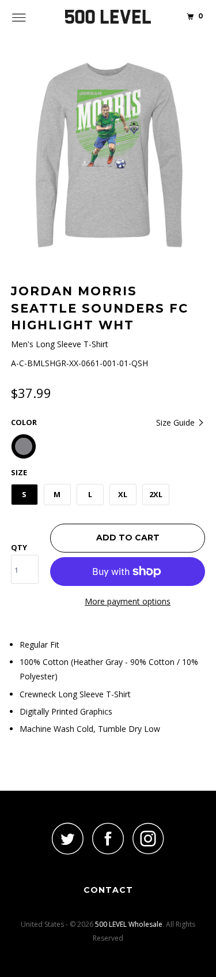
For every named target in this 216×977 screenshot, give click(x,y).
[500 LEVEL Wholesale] (108, 17)
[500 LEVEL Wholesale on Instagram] (149, 838)
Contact (108, 890)
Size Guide (176, 422)
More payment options (127, 601)
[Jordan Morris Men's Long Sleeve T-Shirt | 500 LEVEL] (108, 155)
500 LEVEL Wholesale (128, 924)
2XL (155, 494)
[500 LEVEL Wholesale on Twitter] (68, 838)
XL (122, 494)
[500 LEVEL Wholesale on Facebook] (108, 838)
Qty (19, 547)
